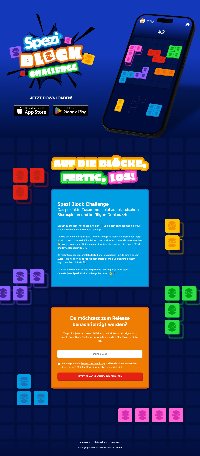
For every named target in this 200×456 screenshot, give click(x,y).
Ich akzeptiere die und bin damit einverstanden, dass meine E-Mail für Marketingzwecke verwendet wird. (99, 365)
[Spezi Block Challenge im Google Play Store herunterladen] (71, 110)
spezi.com (115, 442)
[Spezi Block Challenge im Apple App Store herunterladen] (31, 110)
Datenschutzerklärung (93, 363)
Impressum (85, 442)
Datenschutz (100, 442)
